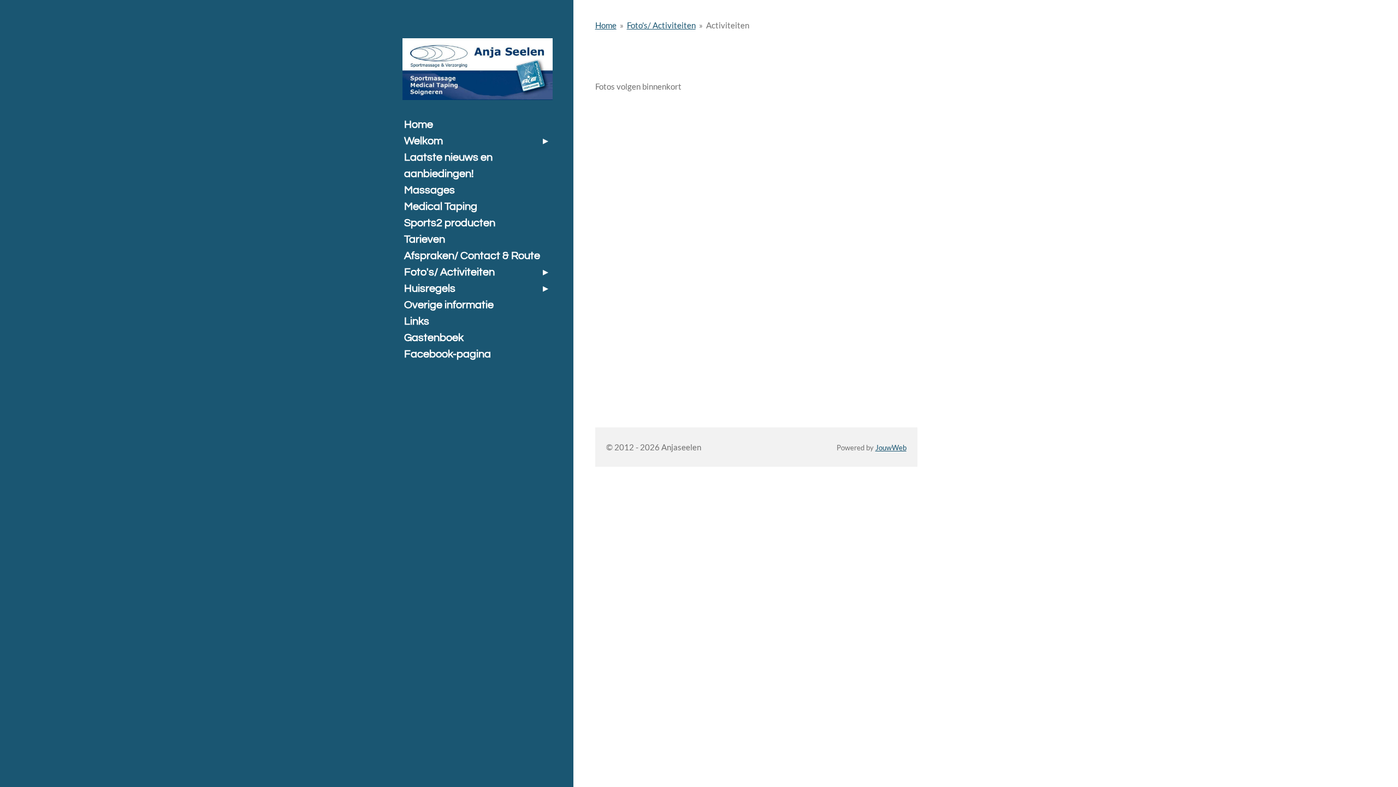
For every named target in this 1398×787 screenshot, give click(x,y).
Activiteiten (727, 25)
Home (606, 25)
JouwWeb (891, 448)
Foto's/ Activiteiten (661, 25)
